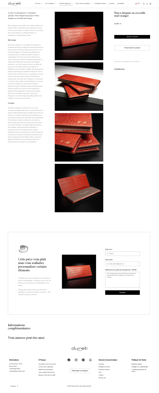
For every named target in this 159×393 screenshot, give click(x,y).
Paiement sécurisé (104, 369)
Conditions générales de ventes (139, 370)
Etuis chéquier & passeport (24, 16)
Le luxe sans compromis (46, 367)
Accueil (10, 13)
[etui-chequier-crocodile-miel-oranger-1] (79, 36)
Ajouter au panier (132, 37)
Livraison (101, 364)
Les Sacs (38, 3)
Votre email (109, 260)
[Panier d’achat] (150, 3)
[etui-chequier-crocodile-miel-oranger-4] (79, 86)
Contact (111, 3)
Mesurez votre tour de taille (47, 375)
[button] (138, 3)
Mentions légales (137, 364)
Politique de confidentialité (140, 367)
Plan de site (102, 378)
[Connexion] (147, 3)
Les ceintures (50, 3)
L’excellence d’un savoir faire (47, 364)
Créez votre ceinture (82, 3)
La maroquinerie (65, 3)
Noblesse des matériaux (46, 369)
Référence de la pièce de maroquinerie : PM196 (121, 270)
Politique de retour (104, 367)
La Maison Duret (100, 3)
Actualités (120, 3)
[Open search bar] (144, 4)
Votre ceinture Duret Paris (46, 372)
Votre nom (108, 249)
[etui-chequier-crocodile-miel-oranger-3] (79, 137)
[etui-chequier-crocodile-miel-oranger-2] (79, 188)
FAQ (100, 372)
